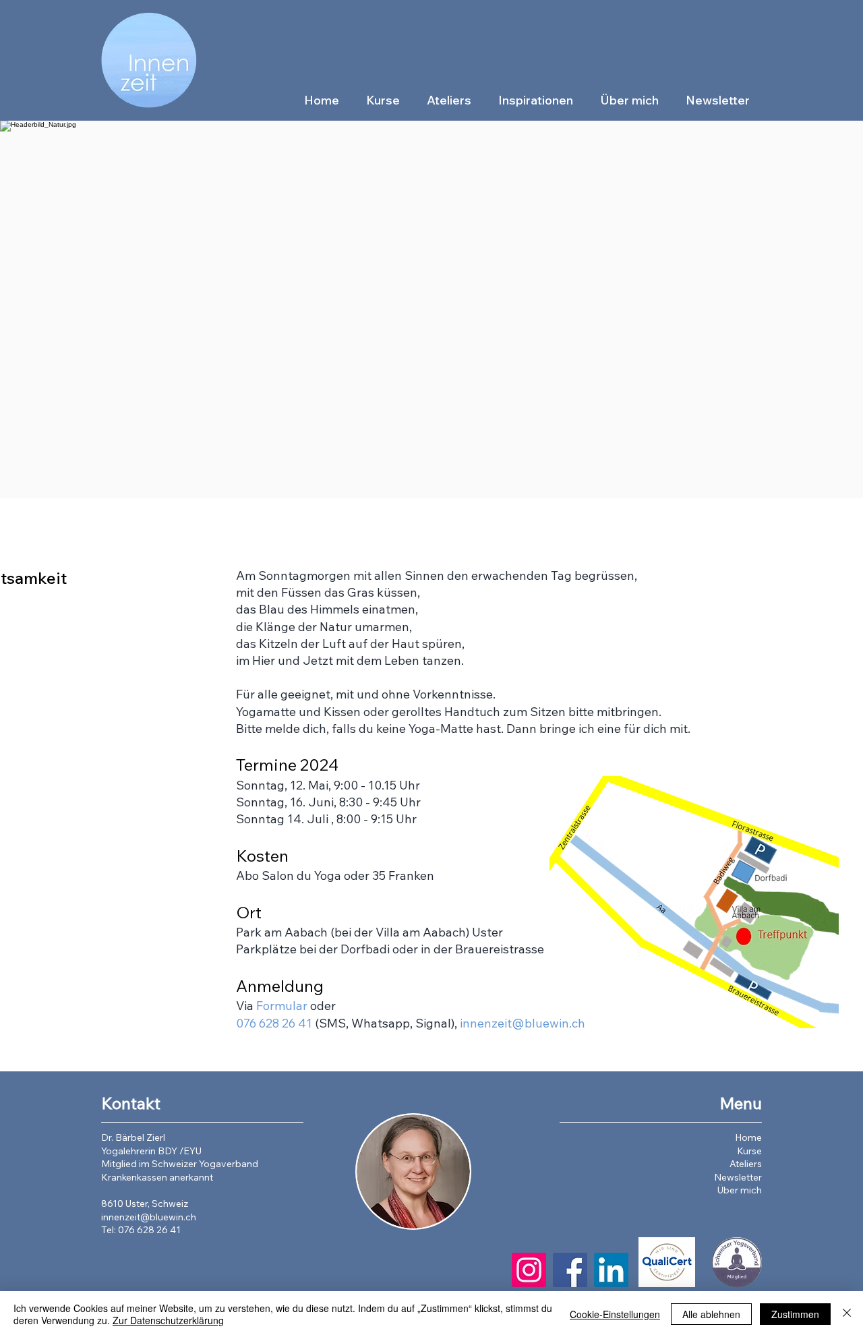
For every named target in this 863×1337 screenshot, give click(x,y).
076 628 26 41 (274, 1023)
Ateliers (746, 1164)
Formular (281, 1005)
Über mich (739, 1190)
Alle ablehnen (711, 1314)
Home (748, 1137)
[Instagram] (529, 1270)
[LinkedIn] (611, 1270)
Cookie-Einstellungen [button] (615, 1314)
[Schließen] (847, 1314)
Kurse (749, 1151)
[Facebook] (570, 1270)
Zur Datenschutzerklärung (168, 1320)
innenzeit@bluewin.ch (522, 1023)
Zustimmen (795, 1314)
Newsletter (738, 1177)
